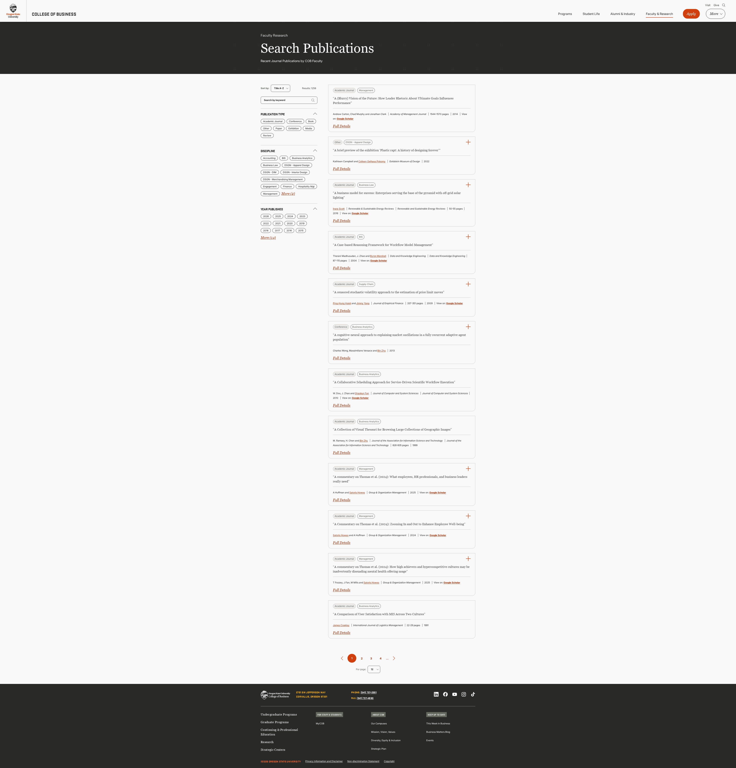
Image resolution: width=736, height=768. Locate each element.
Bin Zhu (381, 350)
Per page (361, 669)
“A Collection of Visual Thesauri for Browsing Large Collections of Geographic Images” (392, 429)
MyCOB (320, 723)
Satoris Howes (357, 492)
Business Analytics (302, 158)
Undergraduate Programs (279, 714)
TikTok (473, 694)
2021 (277, 223)
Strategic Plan (378, 748)
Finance (287, 186)
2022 (266, 223)
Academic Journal (273, 121)
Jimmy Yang (362, 303)
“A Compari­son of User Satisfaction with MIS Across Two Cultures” (379, 614)
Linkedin (436, 694)
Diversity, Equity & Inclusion (386, 740)
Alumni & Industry (622, 14)
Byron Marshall (378, 256)
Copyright (389, 761)
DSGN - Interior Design (295, 172)
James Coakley (341, 625)
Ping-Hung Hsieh (342, 303)
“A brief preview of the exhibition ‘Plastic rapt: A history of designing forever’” (386, 150)
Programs (565, 14)
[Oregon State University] (13, 11)
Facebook (445, 694)
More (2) (288, 194)
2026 (266, 216)
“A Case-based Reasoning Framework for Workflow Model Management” (383, 244)
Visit (708, 5)
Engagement (270, 186)
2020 (290, 223)
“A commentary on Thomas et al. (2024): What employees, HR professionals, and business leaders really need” (400, 479)
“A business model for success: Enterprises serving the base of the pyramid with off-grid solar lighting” (397, 195)
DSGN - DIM (269, 172)
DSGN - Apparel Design (297, 165)
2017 (277, 230)
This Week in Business (438, 723)
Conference (295, 121)
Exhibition (293, 128)
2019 (301, 223)
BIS (284, 158)
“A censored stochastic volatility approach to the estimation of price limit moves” (388, 292)
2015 (300, 230)
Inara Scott (339, 208)
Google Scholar (345, 118)
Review (267, 135)
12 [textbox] (372, 669)
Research (267, 742)
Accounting (269, 158)
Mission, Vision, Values (383, 731)
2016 (289, 230)
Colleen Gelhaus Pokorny (371, 161)
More (714, 14)
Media (308, 128)
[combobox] (280, 88)
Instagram (464, 694)
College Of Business (54, 14)
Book (311, 121)
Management (270, 193)
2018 (265, 230)
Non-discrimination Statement (363, 761)
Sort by (265, 88)
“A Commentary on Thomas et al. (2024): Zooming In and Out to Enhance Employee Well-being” (399, 524)
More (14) (268, 238)
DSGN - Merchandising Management (283, 179)
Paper (279, 128)
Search (723, 5)
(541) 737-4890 (365, 698)
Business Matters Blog (438, 731)
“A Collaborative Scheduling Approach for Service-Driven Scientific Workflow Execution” (394, 382)
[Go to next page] (394, 658)
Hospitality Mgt (306, 186)
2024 (290, 216)
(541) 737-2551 (369, 692)
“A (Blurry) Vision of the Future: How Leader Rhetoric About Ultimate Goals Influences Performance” (393, 101)
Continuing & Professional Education (279, 732)
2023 (302, 216)
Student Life (591, 14)
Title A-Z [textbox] (279, 88)
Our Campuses (379, 723)
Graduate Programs (275, 722)
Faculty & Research (659, 14)
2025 (278, 216)
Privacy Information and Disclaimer (324, 761)
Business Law (270, 165)
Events (430, 740)
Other (266, 128)
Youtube (454, 694)
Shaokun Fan (362, 393)
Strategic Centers (273, 749)
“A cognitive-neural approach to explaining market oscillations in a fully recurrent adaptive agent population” (399, 337)
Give (716, 5)
